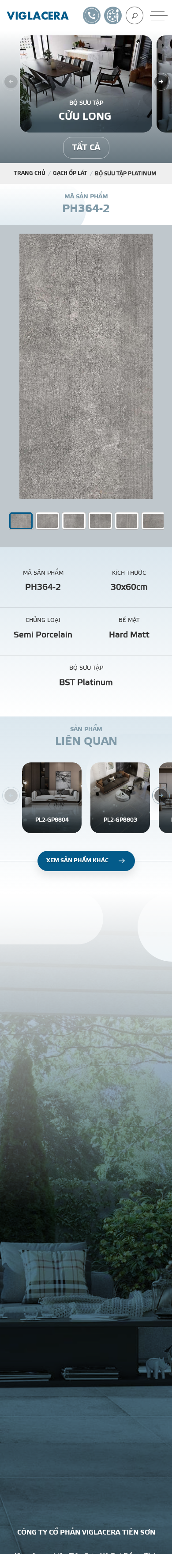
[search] (134, 15)
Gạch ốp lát (70, 173)
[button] (47, 521)
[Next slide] (161, 82)
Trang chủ (29, 173)
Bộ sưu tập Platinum (125, 174)
